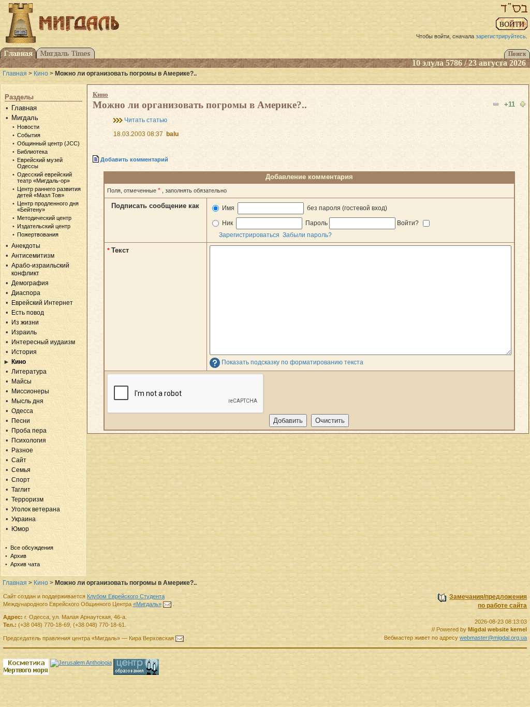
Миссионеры (30, 391)
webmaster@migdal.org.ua (493, 638)
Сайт (18, 460)
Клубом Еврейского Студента (126, 596)
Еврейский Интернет (42, 302)
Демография (30, 283)
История (24, 352)
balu (172, 134)
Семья (21, 470)
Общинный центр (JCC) (48, 143)
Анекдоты (25, 245)
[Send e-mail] (167, 604)
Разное (22, 450)
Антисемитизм (32, 255)
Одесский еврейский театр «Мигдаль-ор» (44, 177)
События (28, 135)
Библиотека (32, 152)
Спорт (20, 479)
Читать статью (145, 120)
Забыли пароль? (307, 235)
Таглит (21, 489)
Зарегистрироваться (249, 235)
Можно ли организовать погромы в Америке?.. (200, 104)
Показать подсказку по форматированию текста (292, 362)
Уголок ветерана (35, 509)
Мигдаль (24, 118)
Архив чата (25, 564)
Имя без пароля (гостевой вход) (303, 208)
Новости (28, 127)
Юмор (20, 529)
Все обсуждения (31, 547)
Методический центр (44, 218)
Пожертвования (37, 234)
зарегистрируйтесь (501, 36)
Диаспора (25, 293)
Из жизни (25, 322)
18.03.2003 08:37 (138, 134)
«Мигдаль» (147, 604)
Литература (29, 371)
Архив (18, 556)
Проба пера (29, 430)
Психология (28, 440)
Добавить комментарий (134, 159)
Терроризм (27, 499)
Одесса (22, 411)
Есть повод (27, 312)
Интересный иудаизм (43, 342)
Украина (23, 519)
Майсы (21, 381)
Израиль (24, 332)
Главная (15, 73)
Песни (20, 420)
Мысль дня (27, 401)
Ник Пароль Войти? (320, 223)
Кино (41, 73)
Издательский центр (43, 226)
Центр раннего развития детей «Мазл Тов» (49, 192)
